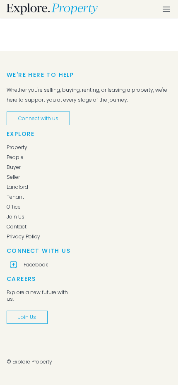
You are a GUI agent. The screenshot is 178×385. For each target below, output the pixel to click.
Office (14, 207)
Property (17, 147)
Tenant (15, 197)
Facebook (36, 264)
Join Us (15, 217)
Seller (13, 177)
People (15, 157)
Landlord (17, 187)
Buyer (14, 167)
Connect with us (38, 118)
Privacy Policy (23, 236)
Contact (16, 226)
